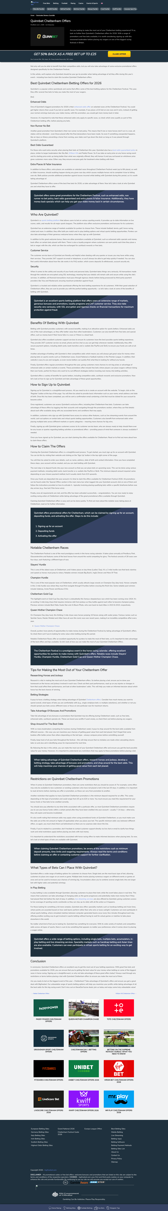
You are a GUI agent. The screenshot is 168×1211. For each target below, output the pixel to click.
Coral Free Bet (105, 9)
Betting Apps (116, 1139)
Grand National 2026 (66, 1129)
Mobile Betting (117, 1132)
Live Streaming (117, 1135)
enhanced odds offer (82, 107)
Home (32, 15)
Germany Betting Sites (40, 1132)
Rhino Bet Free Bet (38, 9)
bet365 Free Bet (52, 9)
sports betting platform (51, 220)
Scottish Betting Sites (39, 1142)
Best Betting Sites (118, 1129)
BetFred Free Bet (65, 9)
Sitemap (114, 1162)
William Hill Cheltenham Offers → (126, 993)
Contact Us (115, 1155)
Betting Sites (71, 1208)
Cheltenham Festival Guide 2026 (68, 1133)
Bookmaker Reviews (42, 15)
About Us (115, 1152)
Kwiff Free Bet (117, 9)
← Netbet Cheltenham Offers (40, 993)
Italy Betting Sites (38, 1135)
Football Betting (86, 1208)
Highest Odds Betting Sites (42, 1145)
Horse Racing (56, 1208)
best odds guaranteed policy (124, 150)
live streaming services (84, 899)
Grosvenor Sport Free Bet (131, 9)
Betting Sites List (118, 1148)
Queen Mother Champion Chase (47, 626)
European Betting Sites (40, 1129)
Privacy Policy (116, 1158)
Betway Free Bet (93, 9)
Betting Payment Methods (121, 1145)
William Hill (73, 153)
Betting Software (118, 1142)
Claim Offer (119, 54)
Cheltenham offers (93, 699)
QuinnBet (52, 15)
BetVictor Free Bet (79, 9)
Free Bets (101, 1208)
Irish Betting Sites (38, 1139)
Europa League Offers (93, 1129)
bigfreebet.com (50, 1170)
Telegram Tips (115, 1208)
